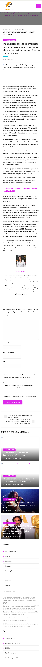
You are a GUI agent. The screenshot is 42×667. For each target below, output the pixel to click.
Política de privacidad (12, 658)
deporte (7, 576)
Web (4, 361)
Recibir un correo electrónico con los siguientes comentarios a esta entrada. (18, 387)
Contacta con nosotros (12, 643)
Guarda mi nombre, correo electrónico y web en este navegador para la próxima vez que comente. (20, 376)
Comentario (7, 316)
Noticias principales (11, 551)
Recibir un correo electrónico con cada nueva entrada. (20, 396)
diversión (8, 581)
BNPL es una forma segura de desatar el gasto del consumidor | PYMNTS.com (18, 480)
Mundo (7, 556)
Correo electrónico (9, 352)
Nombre (6, 343)
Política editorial (10, 653)
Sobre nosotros (10, 638)
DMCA (7, 648)
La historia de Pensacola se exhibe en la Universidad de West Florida (17, 454)
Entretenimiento (19, 29)
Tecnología (8, 571)
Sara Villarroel (7, 458)
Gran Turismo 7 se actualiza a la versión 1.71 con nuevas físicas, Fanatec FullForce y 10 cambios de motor (19, 600)
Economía (8, 561)
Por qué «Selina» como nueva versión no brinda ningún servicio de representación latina (18, 504)
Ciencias (8, 566)
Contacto (8, 586)
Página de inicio (7, 29)
